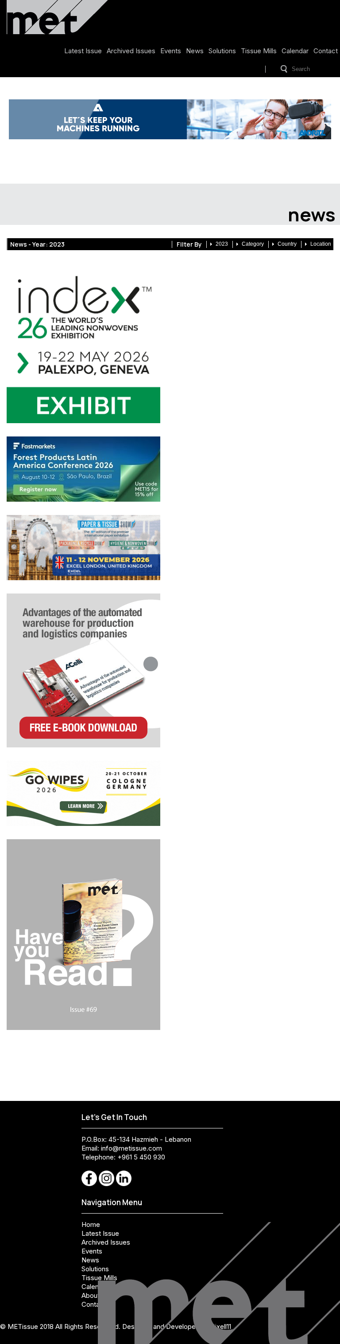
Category (253, 244)
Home (90, 1224)
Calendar (295, 51)
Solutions (222, 51)
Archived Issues (131, 51)
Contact (325, 51)
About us (94, 1295)
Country (287, 244)
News (195, 51)
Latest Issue (83, 51)
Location (320, 244)
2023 (222, 244)
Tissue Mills (259, 51)
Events (170, 51)
